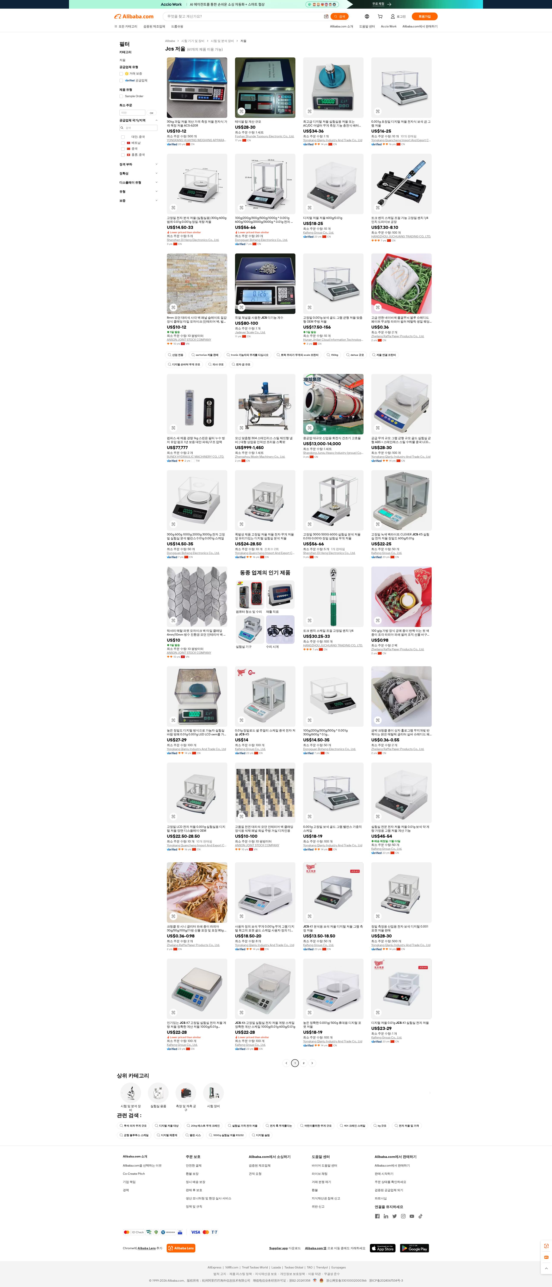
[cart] (381, 17)
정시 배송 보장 (195, 1182)
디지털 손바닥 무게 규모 (186, 364)
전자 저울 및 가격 (409, 1125)
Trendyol (322, 1267)
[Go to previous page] (286, 1063)
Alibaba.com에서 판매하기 (392, 1165)
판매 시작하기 (384, 1173)
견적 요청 (255, 1173)
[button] (326, 16)
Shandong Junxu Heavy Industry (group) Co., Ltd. (333, 452)
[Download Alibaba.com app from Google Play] (414, 1248)
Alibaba (170, 41)
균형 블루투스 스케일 (136, 1135)
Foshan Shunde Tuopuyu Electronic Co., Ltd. (264, 136)
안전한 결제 (194, 1165)
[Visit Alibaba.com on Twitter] (394, 1216)
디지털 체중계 (169, 1135)
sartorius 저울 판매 (207, 354)
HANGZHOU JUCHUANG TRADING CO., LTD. (401, 236)
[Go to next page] (312, 1063)
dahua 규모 (357, 354)
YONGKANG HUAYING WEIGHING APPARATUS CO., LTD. (197, 140)
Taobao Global (293, 1267)
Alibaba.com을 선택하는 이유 (142, 1165)
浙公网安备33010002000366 (346, 1280)
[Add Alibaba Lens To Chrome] (181, 1248)
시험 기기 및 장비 (192, 41)
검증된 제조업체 (260, 1165)
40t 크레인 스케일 (354, 1125)
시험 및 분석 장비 (222, 41)
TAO (309, 1267)
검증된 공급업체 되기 (389, 1190)
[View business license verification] (315, 1280)
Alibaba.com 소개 (135, 1156)
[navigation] (138, 552)
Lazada (276, 1267)
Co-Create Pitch (134, 1173)
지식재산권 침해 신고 (326, 1198)
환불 (315, 1190)
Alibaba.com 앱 (315, 1248)
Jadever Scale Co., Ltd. (250, 332)
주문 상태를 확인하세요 (390, 1182)
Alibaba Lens (147, 1248)
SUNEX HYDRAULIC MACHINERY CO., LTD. (195, 456)
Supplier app (278, 1248)
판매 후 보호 (194, 1190)
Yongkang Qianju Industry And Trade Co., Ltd (332, 140)
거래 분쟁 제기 (321, 1182)
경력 (126, 1190)
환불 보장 (192, 1173)
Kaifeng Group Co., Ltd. (318, 232)
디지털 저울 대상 (169, 1125)
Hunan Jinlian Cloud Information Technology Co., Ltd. (333, 339)
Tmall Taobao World (255, 1267)
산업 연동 (177, 354)
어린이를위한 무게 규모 (318, 1125)
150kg (334, 354)
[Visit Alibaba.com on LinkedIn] (386, 1216)
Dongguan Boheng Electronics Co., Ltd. (261, 240)
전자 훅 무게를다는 (281, 1125)
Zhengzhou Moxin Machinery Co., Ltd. (260, 456)
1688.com (231, 1267)
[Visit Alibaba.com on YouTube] (411, 1216)
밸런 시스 (195, 1135)
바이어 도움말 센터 (324, 1165)
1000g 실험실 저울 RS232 (228, 1135)
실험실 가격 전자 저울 (244, 1125)
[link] (546, 1246)
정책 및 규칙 (194, 1206)
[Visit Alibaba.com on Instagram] (403, 1216)
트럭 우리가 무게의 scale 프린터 (299, 354)
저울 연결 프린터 (386, 354)
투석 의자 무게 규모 (135, 1125)
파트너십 (381, 1198)
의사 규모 (218, 364)
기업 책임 (129, 1182)
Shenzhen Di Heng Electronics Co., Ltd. (193, 240)
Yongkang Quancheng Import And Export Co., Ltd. (401, 140)
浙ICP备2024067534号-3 (386, 1280)
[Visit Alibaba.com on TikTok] (420, 1216)
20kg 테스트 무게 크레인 (205, 1125)
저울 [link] (243, 41)
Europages (338, 1267)
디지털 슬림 (263, 1135)
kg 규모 (382, 1125)
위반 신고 (318, 1206)
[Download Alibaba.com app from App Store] (383, 1248)
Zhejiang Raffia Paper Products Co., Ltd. (397, 336)
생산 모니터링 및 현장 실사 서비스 (208, 1198)
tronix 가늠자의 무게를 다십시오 (249, 354)
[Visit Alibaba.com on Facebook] (377, 1216)
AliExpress (214, 1267)
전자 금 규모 (243, 364)
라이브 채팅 (320, 1173)
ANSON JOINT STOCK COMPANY (189, 339)
